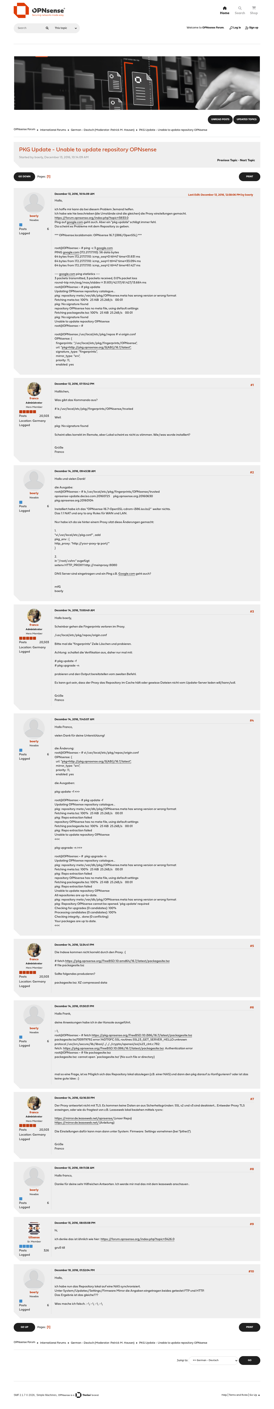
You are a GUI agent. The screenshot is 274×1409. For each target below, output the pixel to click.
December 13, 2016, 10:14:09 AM (74, 194)
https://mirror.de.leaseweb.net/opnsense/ (84, 1118)
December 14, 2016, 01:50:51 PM (74, 1006)
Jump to (182, 1360)
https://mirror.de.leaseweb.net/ (77, 1122)
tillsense (34, 1237)
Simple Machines (46, 1395)
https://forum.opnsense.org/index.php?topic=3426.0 (137, 1239)
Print (249, 177)
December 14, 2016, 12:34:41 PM (74, 945)
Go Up (24, 1327)
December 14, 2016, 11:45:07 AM (74, 719)
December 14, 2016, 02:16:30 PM (75, 1098)
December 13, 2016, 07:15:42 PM (74, 384)
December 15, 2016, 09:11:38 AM (74, 1168)
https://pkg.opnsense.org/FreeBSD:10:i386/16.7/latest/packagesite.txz (142, 1035)
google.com (75, 222)
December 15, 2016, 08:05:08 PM (75, 1223)
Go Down (24, 177)
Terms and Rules (238, 1395)
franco (34, 398)
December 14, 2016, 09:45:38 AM (75, 471)
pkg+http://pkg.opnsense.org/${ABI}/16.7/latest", (96, 347)
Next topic (247, 160)
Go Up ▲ (255, 1395)
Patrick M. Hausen (122, 130)
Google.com (126, 574)
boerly (34, 216)
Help (224, 1395)
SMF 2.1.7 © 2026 (24, 1395)
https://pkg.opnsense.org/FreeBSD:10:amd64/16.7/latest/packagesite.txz (117, 961)
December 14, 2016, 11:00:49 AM (75, 610)
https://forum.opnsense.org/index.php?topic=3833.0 (91, 218)
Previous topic (227, 160)
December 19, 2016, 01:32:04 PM (75, 1270)
